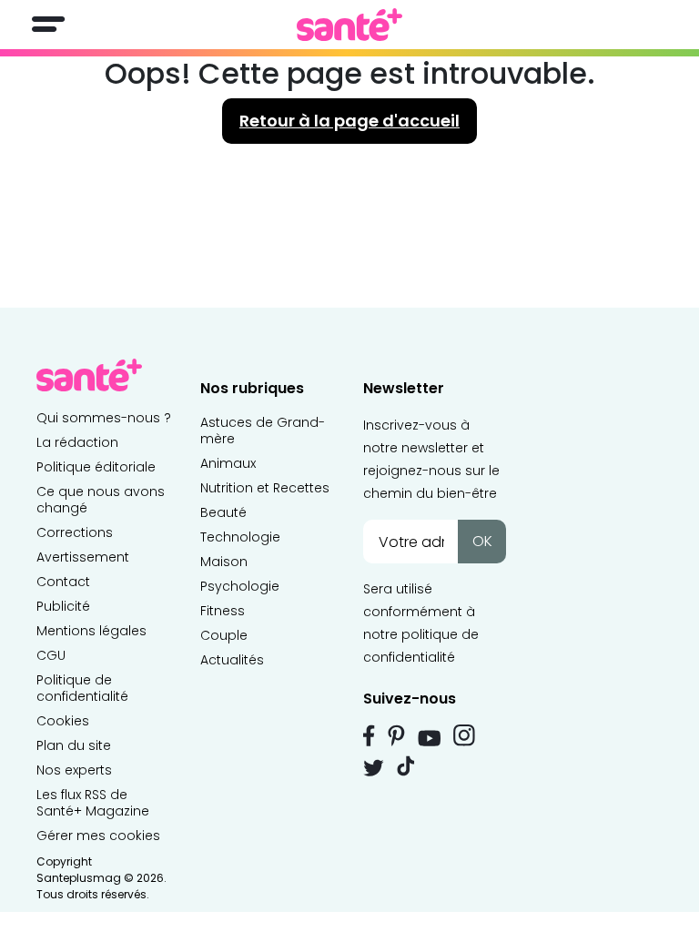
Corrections (74, 532)
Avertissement (82, 557)
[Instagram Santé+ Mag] (464, 735)
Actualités (232, 660)
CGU (51, 655)
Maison (224, 561)
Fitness (222, 611)
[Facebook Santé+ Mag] (369, 735)
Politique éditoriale (96, 467)
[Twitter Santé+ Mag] (373, 767)
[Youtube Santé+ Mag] (429, 738)
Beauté (223, 512)
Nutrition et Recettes (264, 488)
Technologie (240, 537)
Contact (63, 581)
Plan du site (73, 745)
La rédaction (77, 442)
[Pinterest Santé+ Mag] (396, 735)
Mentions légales (91, 631)
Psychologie (239, 586)
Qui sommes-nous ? (103, 418)
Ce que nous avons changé (100, 499)
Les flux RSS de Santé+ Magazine (92, 802)
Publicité (63, 606)
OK (482, 541)
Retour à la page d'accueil (349, 120)
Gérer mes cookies (98, 835)
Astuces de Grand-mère (262, 430)
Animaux (228, 463)
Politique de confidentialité (82, 688)
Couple (224, 635)
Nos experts (74, 770)
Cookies (62, 721)
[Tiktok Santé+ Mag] (406, 764)
